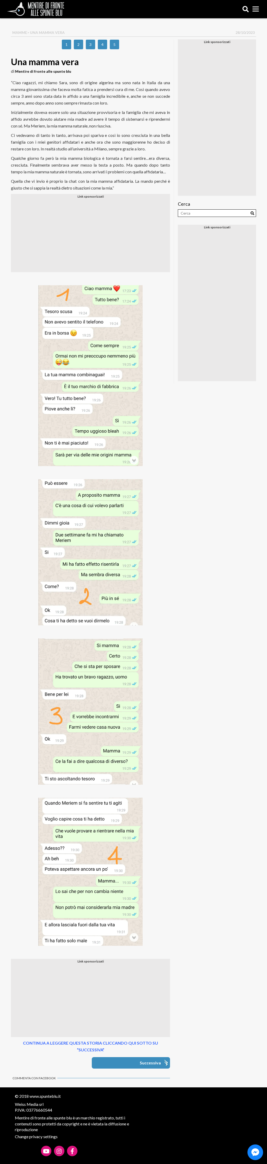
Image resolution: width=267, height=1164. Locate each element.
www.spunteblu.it (45, 1096)
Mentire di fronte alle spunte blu (43, 71)
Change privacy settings (36, 1136)
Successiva (150, 1062)
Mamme (19, 32)
